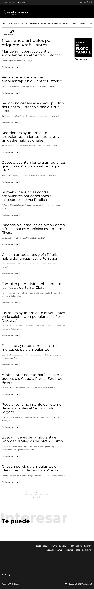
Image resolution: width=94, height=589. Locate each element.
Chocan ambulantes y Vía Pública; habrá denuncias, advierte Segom (31, 257)
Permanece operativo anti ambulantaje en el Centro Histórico (32, 79)
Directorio (21, 2)
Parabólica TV (8, 2)
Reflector (66, 23)
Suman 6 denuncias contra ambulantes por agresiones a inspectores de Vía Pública (27, 196)
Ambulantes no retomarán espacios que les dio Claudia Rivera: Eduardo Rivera (32, 378)
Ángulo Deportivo (54, 23)
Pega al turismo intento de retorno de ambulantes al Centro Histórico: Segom (31, 408)
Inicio (3, 23)
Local (10, 23)
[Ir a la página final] (55, 492)
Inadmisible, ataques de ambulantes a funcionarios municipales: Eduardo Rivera (33, 229)
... (46, 492)
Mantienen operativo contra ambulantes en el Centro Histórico (31, 53)
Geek (74, 23)
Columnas (81, 23)
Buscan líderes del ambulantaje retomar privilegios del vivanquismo (32, 439)
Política (43, 23)
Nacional (24, 23)
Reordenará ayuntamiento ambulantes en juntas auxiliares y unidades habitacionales (30, 136)
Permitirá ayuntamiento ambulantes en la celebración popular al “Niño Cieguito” (33, 317)
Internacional (34, 23)
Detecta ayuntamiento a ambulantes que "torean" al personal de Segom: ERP (34, 166)
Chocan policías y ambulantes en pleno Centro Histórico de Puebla (30, 468)
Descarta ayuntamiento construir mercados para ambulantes (30, 348)
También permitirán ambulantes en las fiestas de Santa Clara (33, 286)
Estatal (16, 23)
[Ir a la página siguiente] (51, 492)
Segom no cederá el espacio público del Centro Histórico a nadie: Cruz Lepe (33, 107)
